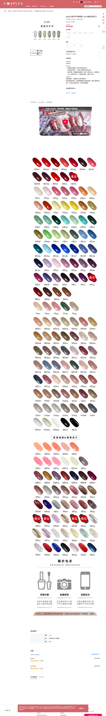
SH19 (85, 33)
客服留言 (62, 713)
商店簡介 (39, 713)
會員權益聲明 (63, 715)
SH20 (91, 33)
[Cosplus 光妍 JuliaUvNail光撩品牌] (13, 4)
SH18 (80, 33)
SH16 (68, 33)
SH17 (74, 33)
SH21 (68, 36)
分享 (69, 93)
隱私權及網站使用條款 (42, 715)
